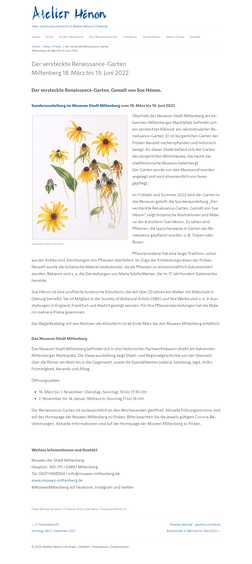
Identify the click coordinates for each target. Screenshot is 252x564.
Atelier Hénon (52, 546)
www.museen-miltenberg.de (57, 480)
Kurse (49, 36)
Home (36, 36)
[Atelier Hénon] (70, 14)
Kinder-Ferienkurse (71, 36)
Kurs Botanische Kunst (103, 36)
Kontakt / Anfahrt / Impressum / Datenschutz (97, 546)
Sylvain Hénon (151, 36)
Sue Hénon (130, 36)
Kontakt (195, 36)
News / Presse (175, 36)
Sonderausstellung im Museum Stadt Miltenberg (76, 105)
